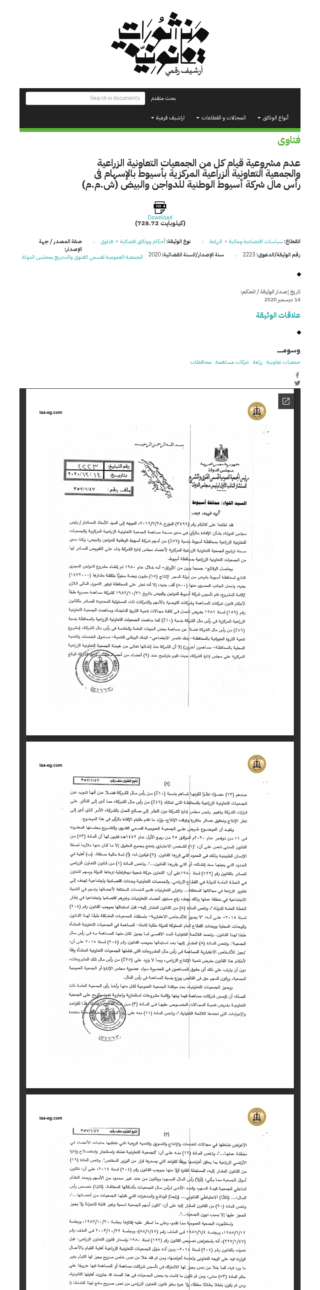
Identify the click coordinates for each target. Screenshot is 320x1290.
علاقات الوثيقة (278, 315)
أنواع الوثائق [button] (274, 118)
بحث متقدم (163, 98)
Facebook (297, 375)
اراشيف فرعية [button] (170, 118)
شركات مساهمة (232, 362)
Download (160, 218)
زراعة (258, 362)
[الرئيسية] (160, 44)
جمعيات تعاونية (283, 362)
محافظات (201, 362)
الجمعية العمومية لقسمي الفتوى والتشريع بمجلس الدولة (82, 257)
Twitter (297, 383)
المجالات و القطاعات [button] (223, 118)
